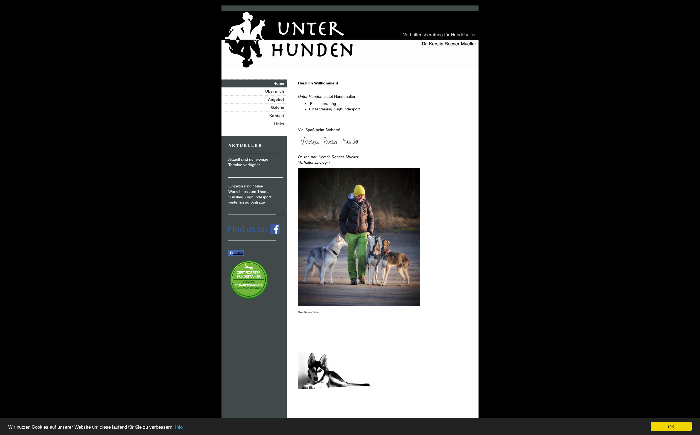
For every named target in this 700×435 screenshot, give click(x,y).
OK (671, 426)
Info (179, 426)
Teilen (238, 253)
